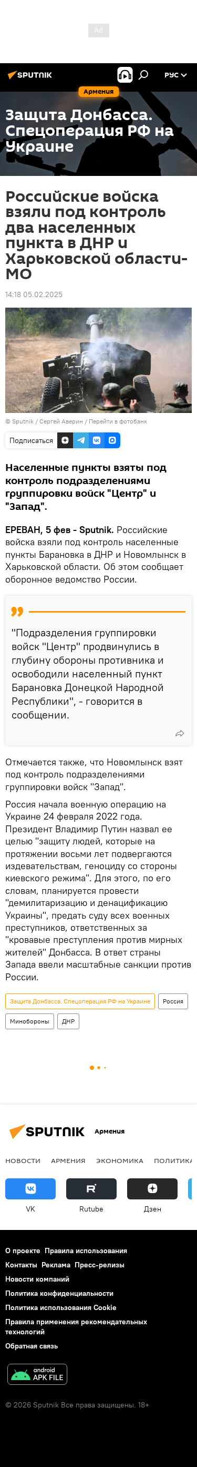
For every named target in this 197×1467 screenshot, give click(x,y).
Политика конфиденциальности (59, 1293)
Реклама (56, 1264)
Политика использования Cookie (61, 1307)
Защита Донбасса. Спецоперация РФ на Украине (80, 1001)
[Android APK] (37, 1375)
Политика (174, 1160)
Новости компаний (37, 1279)
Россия (173, 1001)
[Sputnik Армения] (31, 79)
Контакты (21, 1264)
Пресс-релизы (100, 1264)
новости (22, 1160)
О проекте (22, 1250)
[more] (179, 733)
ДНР (68, 1021)
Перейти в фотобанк (118, 421)
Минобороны (29, 1021)
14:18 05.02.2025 (34, 294)
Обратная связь (31, 1346)
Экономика (119, 1160)
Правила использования (86, 1250)
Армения (68, 1160)
